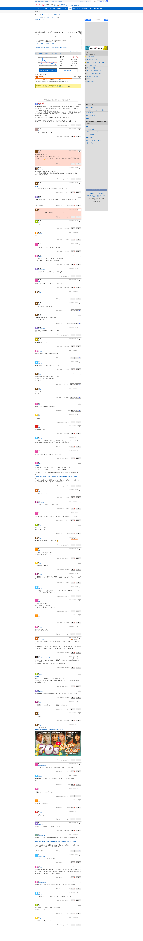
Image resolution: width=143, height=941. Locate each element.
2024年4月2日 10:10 (73, 548)
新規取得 (63, 4)
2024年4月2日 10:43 (73, 361)
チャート (41, 53)
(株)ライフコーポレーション (93, 140)
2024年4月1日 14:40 (73, 775)
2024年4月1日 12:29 (73, 834)
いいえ (78, 125)
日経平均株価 (90, 56)
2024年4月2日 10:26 (73, 450)
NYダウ (89, 79)
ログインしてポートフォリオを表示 (53, 14)
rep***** (40, 233)
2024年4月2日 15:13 (73, 182)
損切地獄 (40, 363)
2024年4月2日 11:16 (73, 338)
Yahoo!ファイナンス (93, 193)
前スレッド (72, 51)
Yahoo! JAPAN (83, 1)
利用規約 (94, 196)
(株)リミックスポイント (93, 76)
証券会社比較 (76, 8)
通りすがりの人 (41, 502)
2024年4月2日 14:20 (73, 220)
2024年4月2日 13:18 (73, 279)
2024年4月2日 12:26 (73, 302)
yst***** (39, 222)
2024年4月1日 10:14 (73, 881)
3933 (39, 415)
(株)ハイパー (89, 118)
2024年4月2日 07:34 (73, 673)
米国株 (46, 8)
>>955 (37, 465)
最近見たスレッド (39, 19)
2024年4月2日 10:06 (73, 573)
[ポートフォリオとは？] (43, 14)
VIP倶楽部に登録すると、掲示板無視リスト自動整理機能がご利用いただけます (51, 47)
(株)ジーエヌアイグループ (94, 70)
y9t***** (39, 491)
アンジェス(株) (91, 68)
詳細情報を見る (68, 70)
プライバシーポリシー (91, 195)
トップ (37, 8)
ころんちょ (40, 169)
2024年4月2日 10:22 (73, 489)
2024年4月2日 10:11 (73, 537)
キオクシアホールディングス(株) (95, 62)
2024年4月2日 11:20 (73, 327)
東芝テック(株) (90, 134)
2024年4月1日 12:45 (73, 822)
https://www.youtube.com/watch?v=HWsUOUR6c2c (49, 729)
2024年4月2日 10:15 (73, 512)
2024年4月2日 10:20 (73, 501)
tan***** (39, 104)
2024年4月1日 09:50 (73, 892)
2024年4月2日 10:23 (73, 462)
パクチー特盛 (41, 639)
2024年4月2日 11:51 (73, 314)
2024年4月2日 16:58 (73, 150)
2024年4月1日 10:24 (73, 854)
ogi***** (39, 152)
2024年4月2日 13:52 (73, 232)
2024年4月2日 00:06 (73, 701)
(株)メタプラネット (92, 59)
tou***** (39, 245)
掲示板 (70, 8)
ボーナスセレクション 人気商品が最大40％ (69, 5)
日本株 (42, 8)
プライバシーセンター (101, 195)
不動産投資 (84, 8)
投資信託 (59, 8)
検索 (107, 1)
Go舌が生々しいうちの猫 (44, 657)
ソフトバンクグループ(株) (94, 73)
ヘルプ (89, 1)
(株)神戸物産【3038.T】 (48, 17)
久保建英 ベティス (102, 1)
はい (73, 125)
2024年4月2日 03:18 (73, 690)
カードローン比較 (98, 8)
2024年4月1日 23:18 (73, 712)
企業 (60, 53)
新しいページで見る (40, 43)
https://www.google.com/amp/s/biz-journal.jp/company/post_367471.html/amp (56, 476)
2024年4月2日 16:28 (73, 167)
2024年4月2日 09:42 (73, 599)
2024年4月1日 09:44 (73, 904)
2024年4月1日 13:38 (73, 799)
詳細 (36, 53)
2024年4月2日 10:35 (73, 414)
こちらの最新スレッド (60, 86)
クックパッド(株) (91, 65)
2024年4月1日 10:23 (73, 866)
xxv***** (40, 351)
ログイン (56, 5)
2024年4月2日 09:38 (73, 614)
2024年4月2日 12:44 (73, 291)
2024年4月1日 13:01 (73, 811)
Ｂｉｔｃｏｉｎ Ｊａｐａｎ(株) (95, 110)
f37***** (39, 130)
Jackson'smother (42, 452)
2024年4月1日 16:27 (73, 724)
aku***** (40, 574)
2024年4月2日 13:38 (73, 255)
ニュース (64, 8)
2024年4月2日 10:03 (73, 586)
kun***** (40, 340)
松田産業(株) (89, 112)
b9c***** (40, 674)
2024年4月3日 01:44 (73, 128)
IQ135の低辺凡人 (42, 835)
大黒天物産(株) (90, 129)
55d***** (40, 550)
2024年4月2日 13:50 (73, 243)
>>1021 (37, 186)
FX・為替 (52, 8)
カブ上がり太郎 (41, 856)
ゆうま (39, 563)
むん (39, 427)
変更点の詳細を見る (50, 43)
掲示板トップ (38, 11)
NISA (91, 8)
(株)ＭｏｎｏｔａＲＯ (92, 132)
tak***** (39, 304)
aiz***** (39, 292)
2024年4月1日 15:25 (73, 763)
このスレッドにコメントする (48, 70)
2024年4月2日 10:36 (73, 403)
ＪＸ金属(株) (90, 81)
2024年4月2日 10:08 (73, 562)
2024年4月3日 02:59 (73, 103)
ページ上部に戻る (96, 189)
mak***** (40, 812)
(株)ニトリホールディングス (93, 143)
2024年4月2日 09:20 (73, 626)
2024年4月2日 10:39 (73, 373)
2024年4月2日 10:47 (73, 350)
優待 (56, 53)
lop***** (39, 197)
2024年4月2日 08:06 (73, 656)
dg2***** (40, 702)
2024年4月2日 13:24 (73, 268)
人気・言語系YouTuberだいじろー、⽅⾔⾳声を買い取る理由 (48, 1)
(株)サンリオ (89, 107)
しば (39, 184)
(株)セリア (89, 126)
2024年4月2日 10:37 (73, 388)
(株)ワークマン (90, 137)
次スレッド (78, 51)
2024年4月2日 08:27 (73, 637)
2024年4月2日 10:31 (73, 437)
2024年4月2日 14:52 (73, 196)
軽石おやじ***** (41, 269)
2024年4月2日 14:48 (73, 209)
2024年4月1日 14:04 (73, 788)
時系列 (46, 53)
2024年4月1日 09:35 (73, 917)
